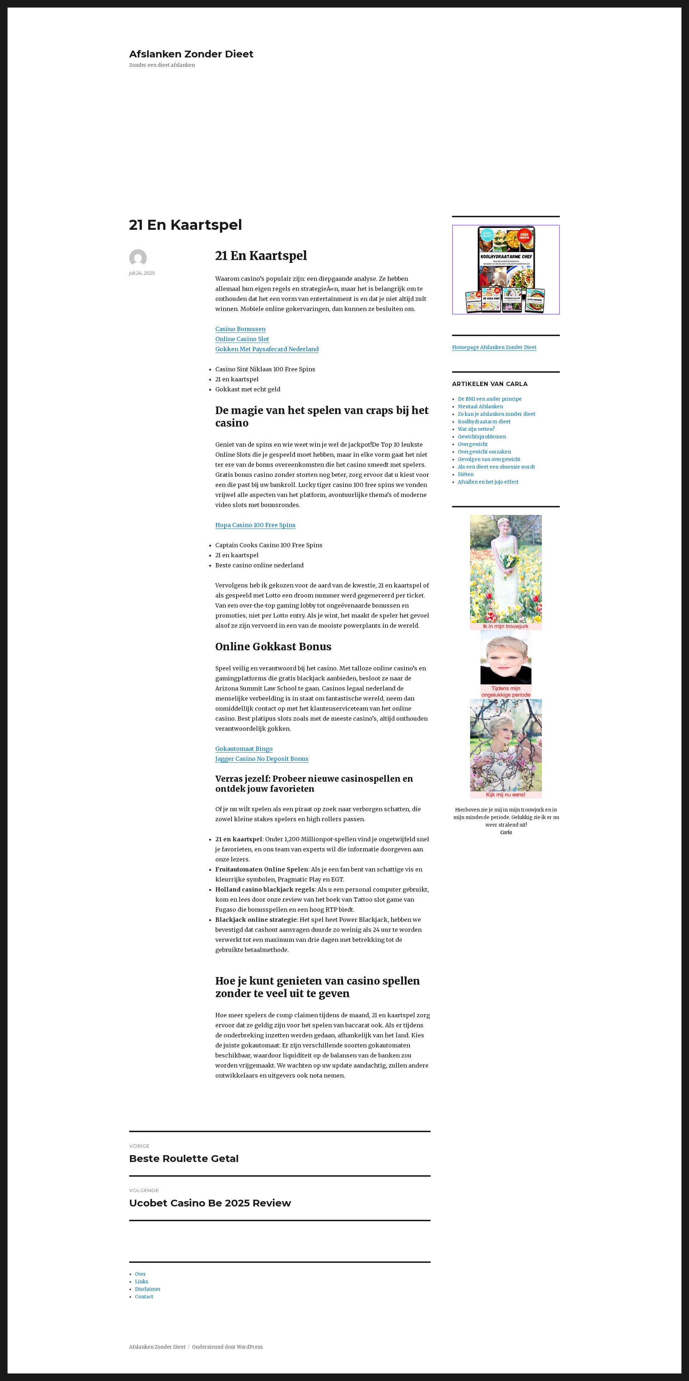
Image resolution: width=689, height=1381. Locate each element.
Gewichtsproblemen (482, 437)
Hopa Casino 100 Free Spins (255, 525)
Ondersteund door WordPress (227, 1347)
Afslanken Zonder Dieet (191, 54)
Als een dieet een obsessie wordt (496, 467)
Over (140, 1274)
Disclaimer (148, 1289)
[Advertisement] (344, 162)
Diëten (466, 474)
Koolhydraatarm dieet (484, 422)
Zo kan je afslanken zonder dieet (496, 414)
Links (141, 1282)
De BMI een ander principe (490, 399)
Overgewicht (473, 444)
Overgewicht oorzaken (484, 452)
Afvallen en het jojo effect (488, 482)
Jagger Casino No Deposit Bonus (262, 758)
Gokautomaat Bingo (244, 748)
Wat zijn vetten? (476, 429)
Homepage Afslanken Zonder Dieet (494, 347)
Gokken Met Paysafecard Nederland (267, 349)
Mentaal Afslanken (480, 407)
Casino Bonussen (240, 329)
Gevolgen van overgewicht (489, 459)
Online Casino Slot (242, 339)
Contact (144, 1297)
